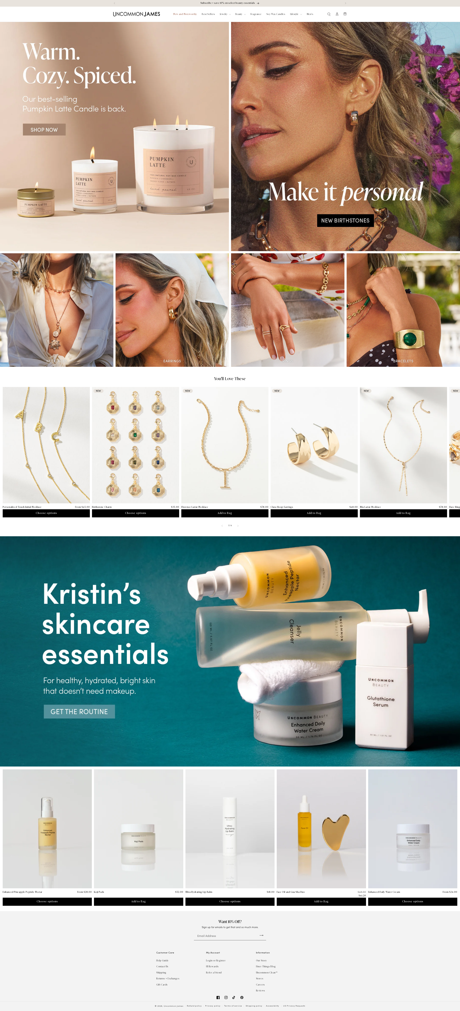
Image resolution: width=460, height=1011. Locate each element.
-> (261, 935)
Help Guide (162, 960)
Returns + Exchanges (167, 978)
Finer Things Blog (266, 966)
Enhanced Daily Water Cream (384, 892)
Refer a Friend (214, 972)
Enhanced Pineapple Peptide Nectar (22, 892)
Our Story (261, 960)
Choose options (46, 513)
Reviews (260, 990)
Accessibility (272, 1006)
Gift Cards (162, 984)
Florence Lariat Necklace (194, 507)
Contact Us (162, 966)
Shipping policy (254, 1006)
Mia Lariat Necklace (370, 507)
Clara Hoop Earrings (282, 507)
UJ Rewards (212, 966)
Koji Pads (99, 892)
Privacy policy (212, 1006)
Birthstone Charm (102, 507)
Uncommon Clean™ (267, 972)
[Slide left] (222, 526)
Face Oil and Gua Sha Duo (291, 892)
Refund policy (194, 1006)
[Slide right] (238, 526)
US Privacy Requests (294, 1006)
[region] (230, 3)
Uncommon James (173, 1006)
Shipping (161, 972)
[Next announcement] (345, 3)
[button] (329, 14)
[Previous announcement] (114, 3)
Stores (259, 978)
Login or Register (216, 960)
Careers (260, 984)
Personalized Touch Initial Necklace (22, 507)
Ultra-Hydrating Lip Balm (198, 892)
